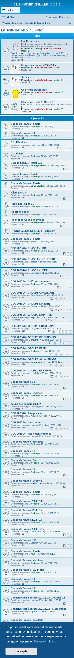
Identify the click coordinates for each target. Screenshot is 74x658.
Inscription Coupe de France (27, 219)
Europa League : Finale (24, 174)
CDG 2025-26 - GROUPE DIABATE (30, 303)
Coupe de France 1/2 (23, 451)
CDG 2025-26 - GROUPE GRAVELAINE (33, 326)
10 (66, 332)
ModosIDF (26, 51)
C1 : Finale (17, 153)
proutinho (35, 340)
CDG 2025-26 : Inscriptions (26, 422)
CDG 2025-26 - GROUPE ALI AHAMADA (33, 359)
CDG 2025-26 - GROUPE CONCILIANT (32, 292)
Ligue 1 (57, 53)
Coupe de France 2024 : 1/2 (27, 501)
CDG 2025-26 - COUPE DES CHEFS (31, 370)
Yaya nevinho (37, 317)
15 (70, 321)
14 (66, 321)
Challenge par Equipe (34, 89)
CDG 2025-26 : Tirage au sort (27, 413)
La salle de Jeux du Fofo (21, 30)
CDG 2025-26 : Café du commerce (30, 281)
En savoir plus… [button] (45, 641)
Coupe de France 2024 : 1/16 (27, 529)
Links (10, 10)
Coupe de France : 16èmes (26, 393)
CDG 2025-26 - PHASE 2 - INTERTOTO (33, 259)
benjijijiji (34, 262)
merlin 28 (35, 531)
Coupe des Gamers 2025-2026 (38, 65)
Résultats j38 (18, 192)
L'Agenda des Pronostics (38, 53)
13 (62, 321)
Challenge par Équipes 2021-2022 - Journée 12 (38, 597)
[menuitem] (10, 17)
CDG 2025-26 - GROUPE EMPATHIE (31, 314)
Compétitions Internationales (52, 55)
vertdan (34, 543)
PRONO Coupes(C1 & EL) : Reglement (33, 231)
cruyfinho (35, 328)
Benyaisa (35, 273)
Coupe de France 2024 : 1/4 (27, 510)
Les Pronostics (30, 41)
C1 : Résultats (19, 142)
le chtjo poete (38, 483)
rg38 (33, 554)
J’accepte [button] (21, 651)
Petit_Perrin (36, 295)
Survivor (26, 77)
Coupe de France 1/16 (23, 540)
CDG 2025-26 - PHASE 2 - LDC (28, 248)
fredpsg (39, 48)
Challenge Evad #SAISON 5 (37, 102)
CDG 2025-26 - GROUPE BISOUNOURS (33, 337)
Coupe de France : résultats (27, 441)
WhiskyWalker (38, 165)
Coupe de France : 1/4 (23, 460)
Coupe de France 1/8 (23, 381)
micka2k (48, 48)
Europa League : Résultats (26, 162)
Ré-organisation (20, 211)
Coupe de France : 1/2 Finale (27, 569)
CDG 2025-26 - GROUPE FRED (28, 348)
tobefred (57, 48)
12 (58, 321)
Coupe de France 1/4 (23, 133)
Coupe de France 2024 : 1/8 (27, 519)
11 (70, 332)
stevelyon (35, 145)
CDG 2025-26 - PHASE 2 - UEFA (29, 270)
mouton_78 (36, 406)
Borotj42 (35, 306)
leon (33, 241)
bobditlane (36, 362)
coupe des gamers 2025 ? (26, 404)
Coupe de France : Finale (25, 123)
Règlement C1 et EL (22, 203)
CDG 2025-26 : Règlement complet (31, 433)
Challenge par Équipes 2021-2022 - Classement (38, 608)
